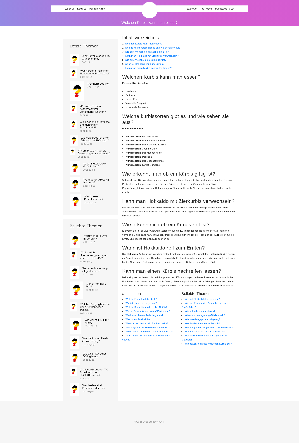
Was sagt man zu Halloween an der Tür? (148, 327)
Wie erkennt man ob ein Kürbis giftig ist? (147, 51)
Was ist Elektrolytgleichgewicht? (202, 299)
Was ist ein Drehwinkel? (139, 319)
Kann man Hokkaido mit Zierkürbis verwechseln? (152, 55)
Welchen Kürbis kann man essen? (143, 43)
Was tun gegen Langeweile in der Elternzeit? (209, 327)
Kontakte (81, 8)
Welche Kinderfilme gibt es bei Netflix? (146, 307)
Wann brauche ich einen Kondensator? (206, 331)
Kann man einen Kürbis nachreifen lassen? (148, 68)
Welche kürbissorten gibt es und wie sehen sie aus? (153, 47)
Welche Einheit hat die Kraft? (141, 299)
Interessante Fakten (224, 8)
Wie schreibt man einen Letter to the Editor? (149, 331)
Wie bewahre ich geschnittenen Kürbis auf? (208, 343)
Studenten (192, 8)
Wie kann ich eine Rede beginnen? (144, 315)
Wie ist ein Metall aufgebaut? (141, 303)
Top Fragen (206, 8)
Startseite (69, 8)
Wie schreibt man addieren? (200, 311)
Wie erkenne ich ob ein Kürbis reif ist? (145, 60)
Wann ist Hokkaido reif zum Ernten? (144, 64)
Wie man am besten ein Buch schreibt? (147, 323)
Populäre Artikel (97, 8)
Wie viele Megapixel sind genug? (202, 319)
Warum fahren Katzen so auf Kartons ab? (148, 311)
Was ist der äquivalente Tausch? (202, 323)
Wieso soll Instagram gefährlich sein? (205, 315)
